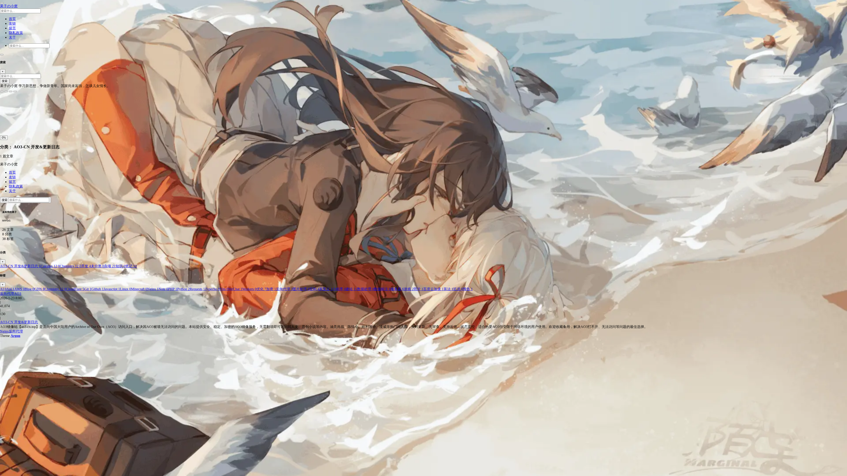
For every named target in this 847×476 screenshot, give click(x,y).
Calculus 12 (50, 266)
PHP (172, 289)
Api (10, 289)
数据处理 (365, 289)
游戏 (409, 289)
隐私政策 (16, 186)
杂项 (110, 266)
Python (183, 289)
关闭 (4, 123)
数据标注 (382, 289)
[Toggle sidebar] (2, 3)
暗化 (25, 123)
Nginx (153, 289)
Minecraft (139, 289)
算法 (448, 289)
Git (87, 289)
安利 (314, 289)
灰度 (35, 123)
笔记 (131, 266)
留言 (12, 182)
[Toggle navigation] (2, 54)
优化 (261, 289)
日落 (15, 123)
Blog (29, 289)
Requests (197, 289)
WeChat (235, 289)
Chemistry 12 (70, 266)
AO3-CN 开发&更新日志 (20, 266)
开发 (86, 266)
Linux (125, 289)
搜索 (4, 81)
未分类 (97, 266)
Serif (22, 104)
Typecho (212, 289)
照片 (418, 289)
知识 (120, 266)
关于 (12, 191)
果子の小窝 (9, 6)
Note (163, 289)
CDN (39, 289)
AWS (19, 289)
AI (3, 289)
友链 (12, 177)
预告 (468, 289)
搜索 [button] (5, 200)
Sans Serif (8, 104)
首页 (12, 172)
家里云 (325, 289)
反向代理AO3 (10, 294)
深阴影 (18, 113)
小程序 (339, 289)
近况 (458, 289)
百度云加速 (433, 289)
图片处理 (301, 289)
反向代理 (284, 289)
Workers (249, 289)
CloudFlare (75, 289)
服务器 (397, 289)
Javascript (112, 289)
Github (97, 289)
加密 (271, 289)
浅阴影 (6, 113)
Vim (224, 289)
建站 (351, 289)
